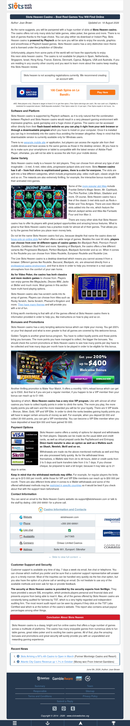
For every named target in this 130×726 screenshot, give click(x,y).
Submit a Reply (65, 701)
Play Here (102, 92)
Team (90, 686)
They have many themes (31, 304)
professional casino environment (28, 265)
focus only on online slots (24, 239)
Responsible (40, 691)
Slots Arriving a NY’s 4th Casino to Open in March (47, 656)
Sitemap (90, 691)
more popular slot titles (94, 186)
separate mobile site (35, 142)
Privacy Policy (90, 696)
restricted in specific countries (65, 485)
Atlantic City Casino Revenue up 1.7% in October (47, 661)
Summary (40, 686)
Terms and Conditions (40, 696)
